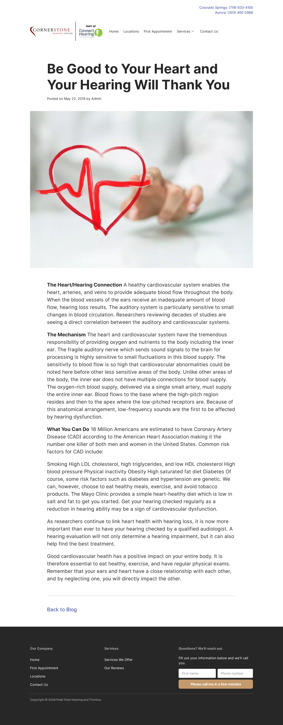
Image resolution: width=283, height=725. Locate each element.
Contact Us (209, 31)
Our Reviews (114, 668)
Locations (131, 31)
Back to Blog (62, 610)
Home (114, 31)
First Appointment (158, 31)
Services (183, 31)
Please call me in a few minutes (216, 684)
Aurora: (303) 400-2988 (234, 12)
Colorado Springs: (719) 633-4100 (226, 7)
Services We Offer (118, 660)
